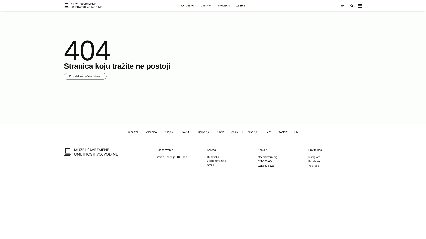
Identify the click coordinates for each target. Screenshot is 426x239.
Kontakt (282, 132)
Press (268, 132)
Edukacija (252, 132)
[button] (351, 5)
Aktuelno (187, 5)
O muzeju (133, 132)
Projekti (224, 5)
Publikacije (203, 132)
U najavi (206, 5)
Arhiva (220, 132)
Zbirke (240, 5)
